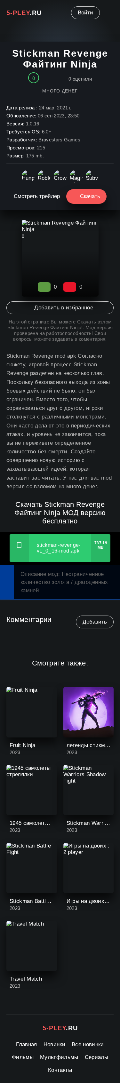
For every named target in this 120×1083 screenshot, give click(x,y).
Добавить (95, 622)
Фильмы (23, 1057)
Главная (26, 1044)
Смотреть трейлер (37, 196)
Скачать (90, 196)
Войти (85, 13)
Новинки (54, 1044)
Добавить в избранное (63, 308)
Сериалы (96, 1057)
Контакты (60, 1070)
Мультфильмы (59, 1057)
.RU (24, 12)
